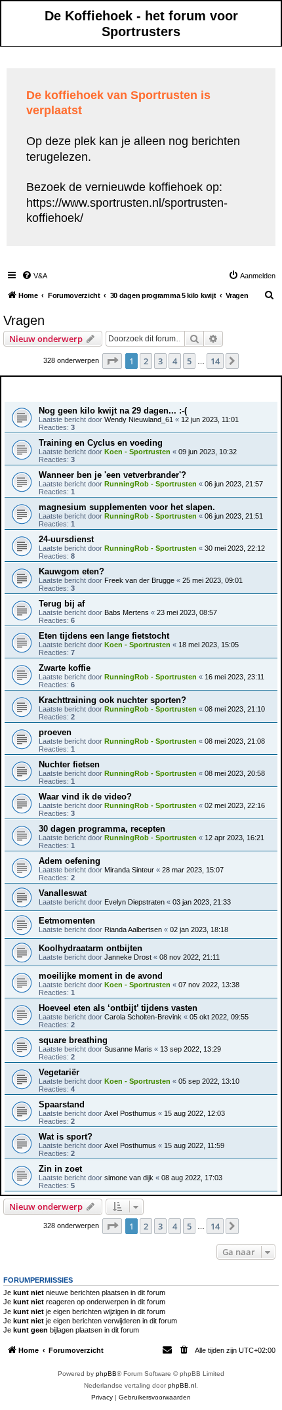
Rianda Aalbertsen (133, 929)
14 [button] (215, 361)
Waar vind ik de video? (85, 796)
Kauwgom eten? (71, 571)
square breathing (73, 1040)
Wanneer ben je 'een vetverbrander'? (112, 475)
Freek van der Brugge (139, 580)
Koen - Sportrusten (137, 452)
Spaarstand (62, 1104)
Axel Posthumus (130, 1113)
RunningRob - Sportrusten (150, 484)
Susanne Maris (128, 1049)
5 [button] (189, 361)
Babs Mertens (126, 612)
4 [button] (174, 361)
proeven (55, 732)
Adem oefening (69, 861)
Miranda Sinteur (129, 870)
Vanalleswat (63, 893)
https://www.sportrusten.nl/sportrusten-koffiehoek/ (127, 210)
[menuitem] (34, 276)
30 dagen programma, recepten (102, 829)
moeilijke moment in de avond (101, 976)
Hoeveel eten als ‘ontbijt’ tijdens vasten (118, 1008)
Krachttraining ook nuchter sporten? (112, 700)
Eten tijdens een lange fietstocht (104, 636)
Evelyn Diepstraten (134, 902)
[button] (112, 361)
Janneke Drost (127, 957)
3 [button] (160, 361)
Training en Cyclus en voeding (101, 443)
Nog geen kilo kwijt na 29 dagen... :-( (113, 411)
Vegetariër (59, 1072)
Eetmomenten (67, 921)
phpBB (106, 1373)
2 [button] (146, 361)
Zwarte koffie (65, 668)
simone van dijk (128, 1178)
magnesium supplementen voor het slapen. (127, 507)
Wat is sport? (65, 1137)
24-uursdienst (66, 539)
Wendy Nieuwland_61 (138, 419)
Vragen (24, 320)
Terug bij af (62, 604)
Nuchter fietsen (69, 764)
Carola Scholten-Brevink (143, 1017)
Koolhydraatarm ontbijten (90, 948)
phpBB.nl (182, 1385)
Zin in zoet (60, 1169)
